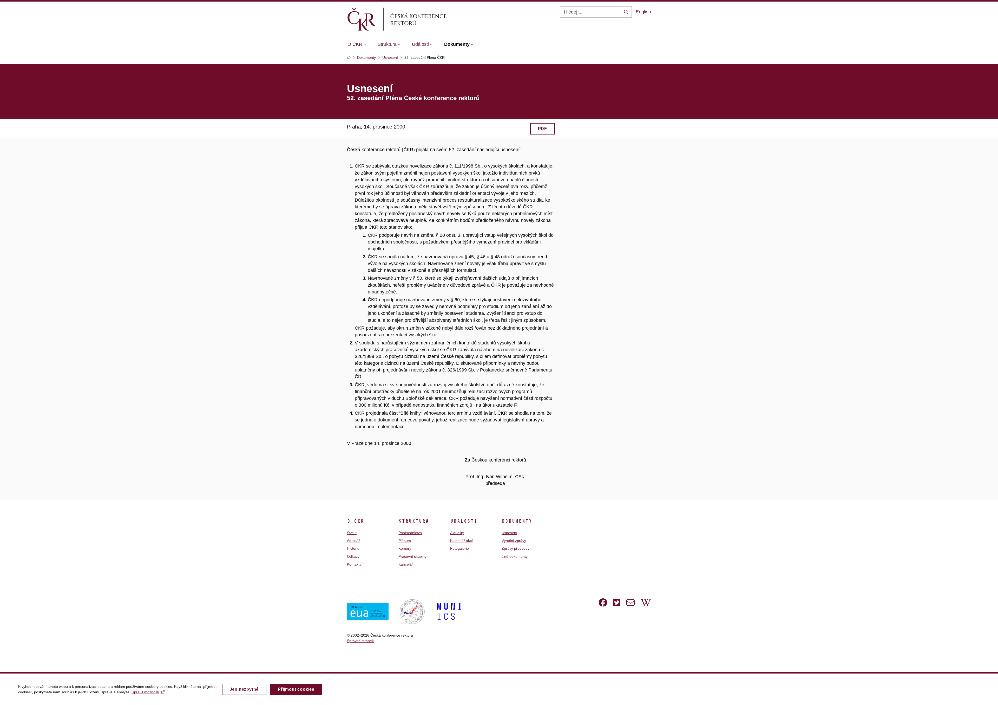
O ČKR (355, 521)
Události (463, 521)
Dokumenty (517, 521)
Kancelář (405, 564)
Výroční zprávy (514, 541)
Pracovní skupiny (412, 556)
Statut (352, 533)
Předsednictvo (410, 533)
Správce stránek (360, 641)
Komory (404, 548)
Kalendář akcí (461, 541)
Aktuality (457, 533)
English (643, 11)
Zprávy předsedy (515, 548)
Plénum (404, 541)
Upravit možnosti (145, 692)
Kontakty (354, 564)
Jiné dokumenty (515, 556)
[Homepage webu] (405, 19)
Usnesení (509, 533)
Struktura (413, 521)
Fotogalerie (459, 548)
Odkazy (353, 556)
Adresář (353, 541)
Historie (353, 548)
